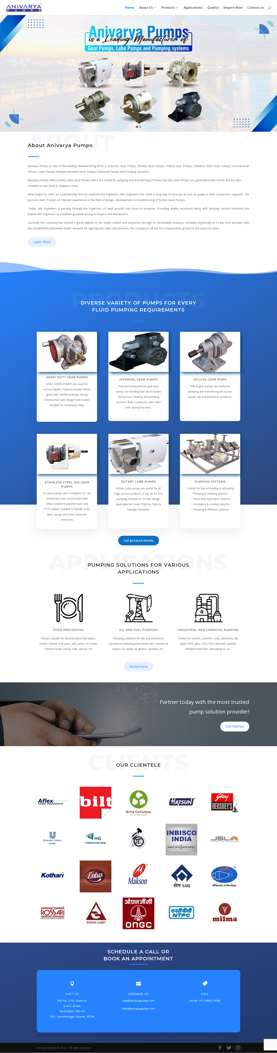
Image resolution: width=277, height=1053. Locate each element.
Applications (193, 8)
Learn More (42, 242)
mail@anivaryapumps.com (138, 1000)
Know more (139, 666)
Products (168, 8)
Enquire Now (233, 8)
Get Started (235, 726)
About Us (146, 8)
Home (129, 8)
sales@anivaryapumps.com (138, 1008)
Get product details (138, 540)
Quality (213, 8)
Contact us (255, 8)
